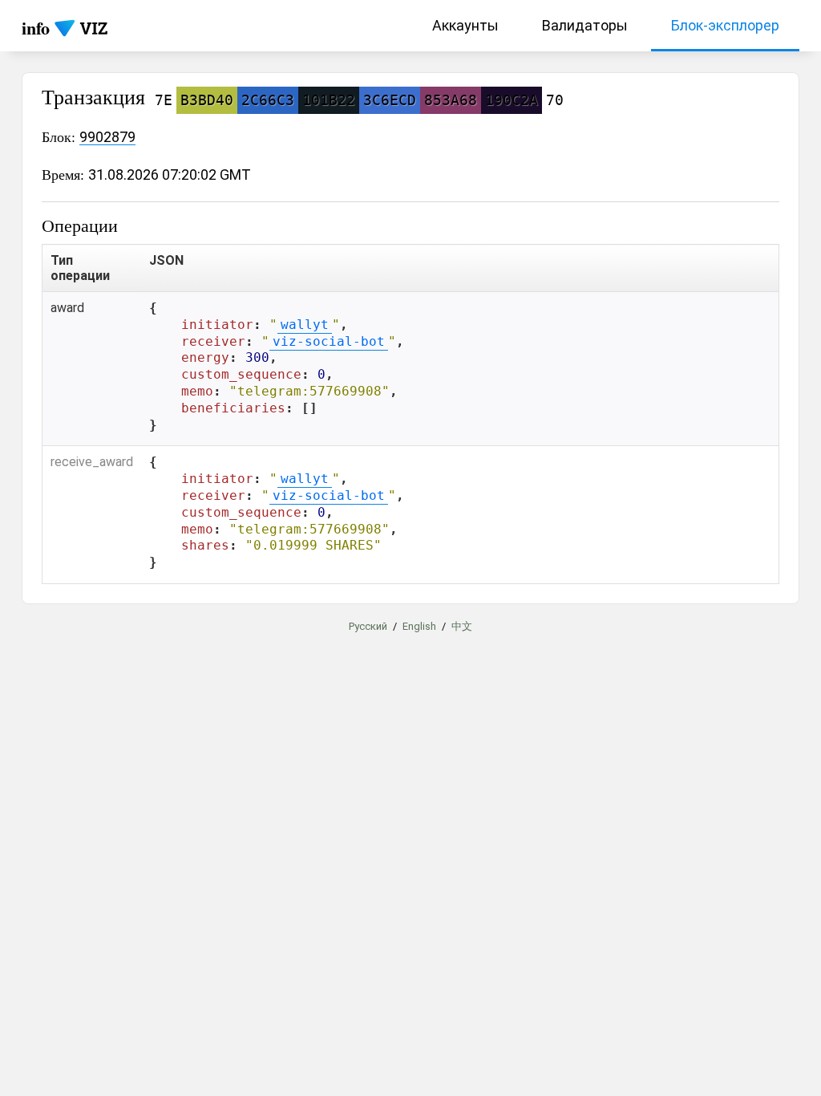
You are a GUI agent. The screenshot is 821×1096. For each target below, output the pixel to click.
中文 (461, 626)
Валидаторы (585, 25)
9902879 (107, 136)
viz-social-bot (329, 341)
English (419, 626)
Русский (368, 626)
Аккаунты (465, 25)
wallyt (305, 324)
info (36, 27)
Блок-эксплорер (725, 25)
